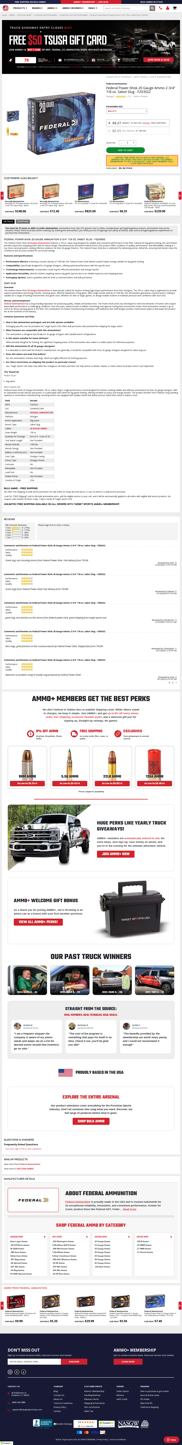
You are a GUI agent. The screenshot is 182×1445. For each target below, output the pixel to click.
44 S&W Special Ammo (21, 1274)
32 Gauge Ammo (102, 1263)
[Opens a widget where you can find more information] (171, 1440)
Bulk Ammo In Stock (151, 2)
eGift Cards (121, 1399)
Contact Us (59, 1395)
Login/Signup (167, 8)
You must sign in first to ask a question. (23, 1148)
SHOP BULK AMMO (91, 1121)
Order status (122, 1391)
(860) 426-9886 (160, 8)
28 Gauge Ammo (102, 1259)
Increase (133, 142)
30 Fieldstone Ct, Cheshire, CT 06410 (20, 1394)
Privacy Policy (60, 1407)
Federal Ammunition (14, 303)
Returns (120, 1395)
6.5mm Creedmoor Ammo (64, 1256)
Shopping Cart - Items (174, 8)
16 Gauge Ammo (102, 1249)
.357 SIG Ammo (17, 1267)
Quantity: (111, 143)
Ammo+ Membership (94, 1391)
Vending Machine (92, 1395)
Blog (56, 1391)
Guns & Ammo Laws (149, 1395)
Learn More (128, 1361)
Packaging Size (114, 106)
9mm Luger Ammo (19, 1241)
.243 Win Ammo (59, 1270)
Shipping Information (94, 1403)
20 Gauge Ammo (38, 428)
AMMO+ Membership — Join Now (91, 2)
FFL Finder (145, 1399)
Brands (36, 8)
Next (180, 196)
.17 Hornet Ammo (145, 1252)
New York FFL (146, 1403)
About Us (58, 1399)
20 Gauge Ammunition (38, 243)
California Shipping (149, 1407)
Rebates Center (91, 1399)
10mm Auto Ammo (19, 1256)
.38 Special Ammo (18, 1263)
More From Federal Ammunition (25, 1288)
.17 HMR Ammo (144, 1249)
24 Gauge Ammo (102, 1256)
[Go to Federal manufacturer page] (33, 1200)
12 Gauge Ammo (102, 1245)
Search (152, 8)
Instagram (10, 1372)
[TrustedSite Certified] (107, 1424)
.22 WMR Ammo (144, 1245)
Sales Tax (88, 1411)
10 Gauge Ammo (102, 1241)
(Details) (146, 123)
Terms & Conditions (63, 1403)
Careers (57, 1411)
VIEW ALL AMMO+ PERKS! (38, 922)
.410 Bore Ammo (102, 1267)
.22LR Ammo (143, 1241)
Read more (129, 1209)
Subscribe (74, 1361)
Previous (2, 196)
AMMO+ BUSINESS (72, 8)
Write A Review (141, 96)
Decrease (121, 142)
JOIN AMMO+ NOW (116, 854)
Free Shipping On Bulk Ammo (30, 2)
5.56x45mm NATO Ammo (64, 1245)
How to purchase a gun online (154, 1391)
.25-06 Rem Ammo (61, 1274)
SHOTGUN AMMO (24, 15)
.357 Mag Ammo (17, 1259)
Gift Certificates (92, 1407)
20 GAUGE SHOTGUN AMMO (45, 15)
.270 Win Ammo (59, 1267)
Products (19, 8)
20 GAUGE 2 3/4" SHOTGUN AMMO (74, 15)
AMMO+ (51, 8)
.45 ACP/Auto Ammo (19, 1245)
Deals (91, 8)
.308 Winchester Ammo (63, 1249)
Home (4, 15)
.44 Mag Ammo (17, 1270)
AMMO (12, 15)
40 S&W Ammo (17, 1249)
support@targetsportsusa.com (27, 1409)
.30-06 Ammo (58, 1263)
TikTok (23, 1372)
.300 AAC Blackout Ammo (64, 1259)
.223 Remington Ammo (63, 1241)
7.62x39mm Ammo (61, 1252)
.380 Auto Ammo (18, 1252)
